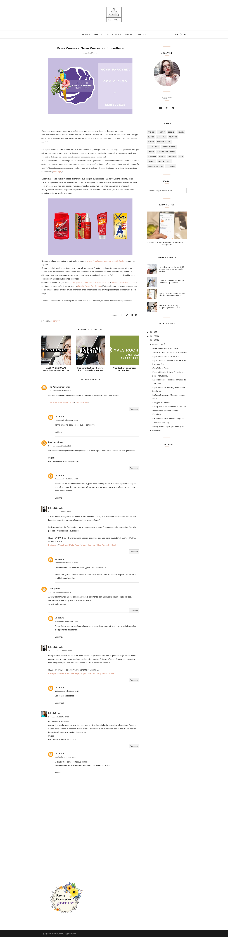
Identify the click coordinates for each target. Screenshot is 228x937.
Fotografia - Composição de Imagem (168, 426)
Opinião (172, 156)
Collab (171, 132)
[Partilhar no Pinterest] (132, 315)
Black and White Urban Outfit (165, 348)
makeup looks (164, 161)
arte (181, 156)
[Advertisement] (90, 840)
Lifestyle (161, 137)
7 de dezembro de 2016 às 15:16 (59, 391)
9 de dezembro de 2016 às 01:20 (59, 512)
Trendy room (54, 588)
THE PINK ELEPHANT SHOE (61, 402)
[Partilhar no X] (127, 315)
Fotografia (153, 147)
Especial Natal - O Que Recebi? (165, 356)
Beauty (56, 321)
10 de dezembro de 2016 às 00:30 (60, 651)
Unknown (59, 416)
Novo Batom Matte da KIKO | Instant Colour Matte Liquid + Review (172, 269)
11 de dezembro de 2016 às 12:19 (67, 691)
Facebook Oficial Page (69, 545)
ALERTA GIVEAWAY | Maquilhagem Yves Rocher (170, 307)
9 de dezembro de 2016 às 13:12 (59, 592)
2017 (152, 336)
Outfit (161, 132)
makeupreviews (169, 147)
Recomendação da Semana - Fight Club (169, 418)
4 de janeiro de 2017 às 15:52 (65, 757)
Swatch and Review (166, 151)
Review (151, 151)
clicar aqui (57, 172)
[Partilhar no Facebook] (122, 315)
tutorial (170, 166)
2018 (152, 332)
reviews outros (155, 166)
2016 (152, 340)
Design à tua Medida (161, 402)
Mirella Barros (54, 713)
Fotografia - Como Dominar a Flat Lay (169, 406)
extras (151, 161)
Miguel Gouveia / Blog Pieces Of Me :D (98, 545)
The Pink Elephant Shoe (59, 387)
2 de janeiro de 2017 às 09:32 (58, 717)
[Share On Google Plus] (137, 315)
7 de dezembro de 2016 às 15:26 (66, 479)
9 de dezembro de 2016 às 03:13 (66, 563)
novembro (156, 430)
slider (151, 137)
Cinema (151, 142)
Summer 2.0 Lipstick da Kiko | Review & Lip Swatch (172, 282)
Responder (134, 409)
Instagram (53, 545)
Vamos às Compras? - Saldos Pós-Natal (169, 352)
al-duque (51, 933)
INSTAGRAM (82, 402)
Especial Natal (164, 142)
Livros (162, 156)
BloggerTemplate (70, 933)
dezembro (156, 344)
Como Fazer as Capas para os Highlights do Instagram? (167, 243)
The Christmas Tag (160, 422)
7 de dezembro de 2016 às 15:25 (66, 420)
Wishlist (152, 156)
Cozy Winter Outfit (160, 368)
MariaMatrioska (55, 442)
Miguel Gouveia (55, 508)
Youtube (173, 137)
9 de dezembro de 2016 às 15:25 (66, 621)
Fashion (151, 132)
